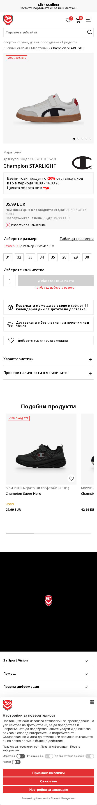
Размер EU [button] (11, 246)
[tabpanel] (48, 98)
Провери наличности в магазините (35, 372)
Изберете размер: (20, 239)
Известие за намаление (28, 225)
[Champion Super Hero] (41, 449)
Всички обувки (16, 48)
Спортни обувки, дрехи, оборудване (31, 42)
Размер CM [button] (45, 246)
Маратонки (39, 48)
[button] (48, 32)
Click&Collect (48, 4)
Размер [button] (28, 246)
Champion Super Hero (23, 493)
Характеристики (18, 358)
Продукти (69, 42)
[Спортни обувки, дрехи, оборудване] (8, 19)
